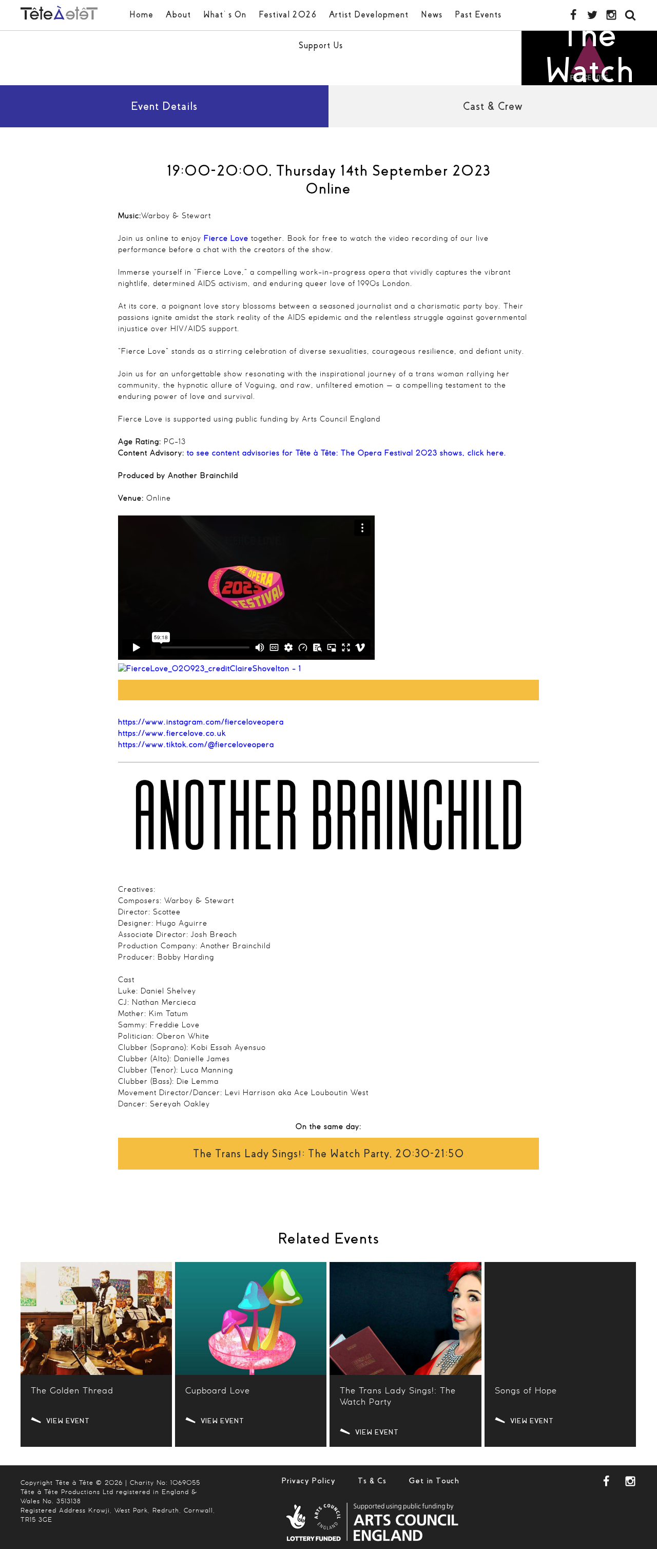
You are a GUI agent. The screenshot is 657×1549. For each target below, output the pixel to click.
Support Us (321, 45)
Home (141, 14)
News (431, 14)
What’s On (224, 14)
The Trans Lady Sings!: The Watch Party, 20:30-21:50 (328, 1153)
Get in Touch (434, 1481)
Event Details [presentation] (164, 106)
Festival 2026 (288, 14)
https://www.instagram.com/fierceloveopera (201, 722)
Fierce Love (226, 238)
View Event (68, 1421)
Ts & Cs (372, 1481)
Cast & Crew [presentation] (493, 106)
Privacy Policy (308, 1481)
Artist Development (369, 14)
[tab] (164, 106)
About (178, 14)
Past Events (478, 14)
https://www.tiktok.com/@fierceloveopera (196, 745)
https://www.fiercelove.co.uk (172, 733)
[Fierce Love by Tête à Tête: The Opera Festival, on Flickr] (209, 669)
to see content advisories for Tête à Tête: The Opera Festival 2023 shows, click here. (347, 453)
